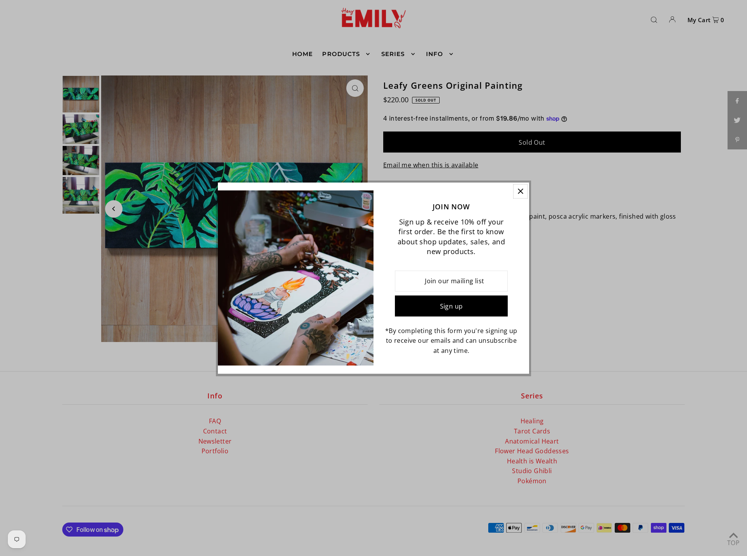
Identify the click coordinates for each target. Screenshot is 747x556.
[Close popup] (520, 191)
